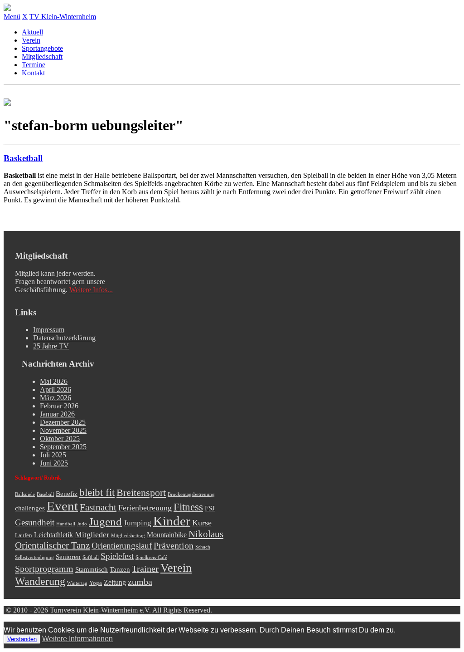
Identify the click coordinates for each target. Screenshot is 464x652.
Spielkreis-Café (151, 557)
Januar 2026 (57, 414)
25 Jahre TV (51, 346)
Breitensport (141, 492)
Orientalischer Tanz (52, 545)
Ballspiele (25, 494)
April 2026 (55, 389)
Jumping (137, 523)
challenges (30, 508)
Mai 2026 (54, 381)
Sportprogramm (44, 569)
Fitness (188, 507)
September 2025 (63, 447)
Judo (82, 523)
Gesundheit (34, 522)
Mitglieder (92, 534)
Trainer (145, 569)
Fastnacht (98, 507)
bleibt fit (97, 492)
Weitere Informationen (77, 638)
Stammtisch (91, 569)
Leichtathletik (53, 535)
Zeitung (115, 582)
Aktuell (32, 32)
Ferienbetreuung (145, 507)
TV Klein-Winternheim (62, 16)
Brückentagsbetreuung (191, 494)
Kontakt (33, 73)
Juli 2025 (53, 455)
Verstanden (22, 639)
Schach (202, 546)
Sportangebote (42, 48)
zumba (140, 582)
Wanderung (40, 581)
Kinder (171, 521)
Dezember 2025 (63, 422)
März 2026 (55, 398)
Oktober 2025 (60, 438)
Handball (65, 523)
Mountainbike (167, 535)
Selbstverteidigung (34, 557)
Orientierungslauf (122, 545)
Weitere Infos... (91, 290)
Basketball (23, 158)
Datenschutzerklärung (64, 338)
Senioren (68, 556)
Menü (12, 16)
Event (62, 506)
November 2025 (63, 430)
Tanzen (120, 569)
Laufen (23, 535)
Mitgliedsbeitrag (128, 535)
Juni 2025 (54, 463)
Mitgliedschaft (42, 56)
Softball (90, 557)
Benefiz (66, 493)
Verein (31, 40)
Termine (33, 65)
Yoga (95, 582)
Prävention (173, 545)
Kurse (202, 522)
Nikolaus (205, 534)
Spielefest (117, 556)
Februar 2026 (59, 406)
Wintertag (77, 583)
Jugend (105, 521)
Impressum (48, 329)
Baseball (45, 494)
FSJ (210, 508)
